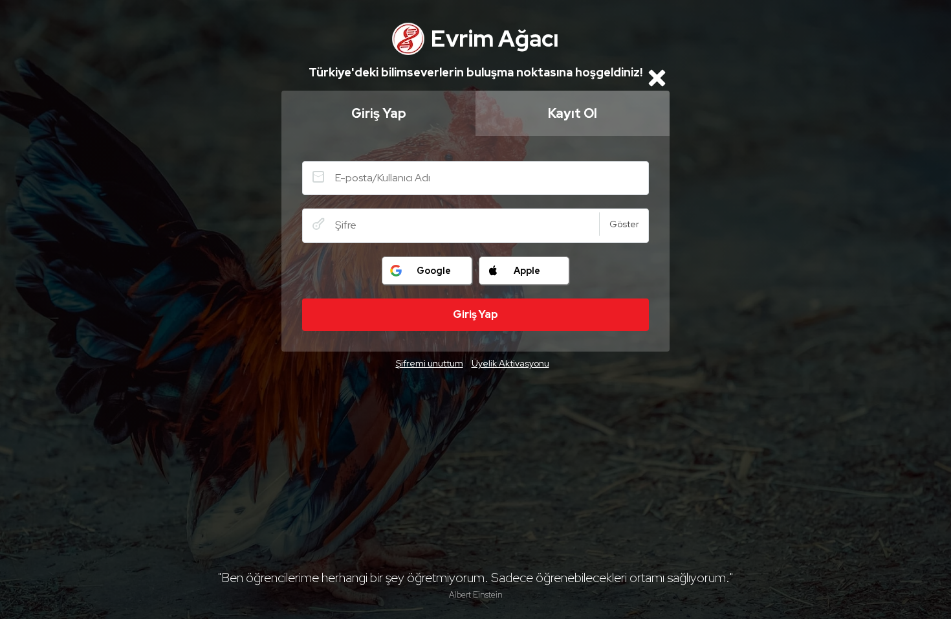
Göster (624, 224)
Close (657, 78)
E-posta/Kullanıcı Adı (318, 176)
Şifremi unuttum (429, 363)
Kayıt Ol (572, 113)
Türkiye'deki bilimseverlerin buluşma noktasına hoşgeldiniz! (475, 72)
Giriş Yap (378, 113)
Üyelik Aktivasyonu (510, 363)
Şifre (318, 224)
